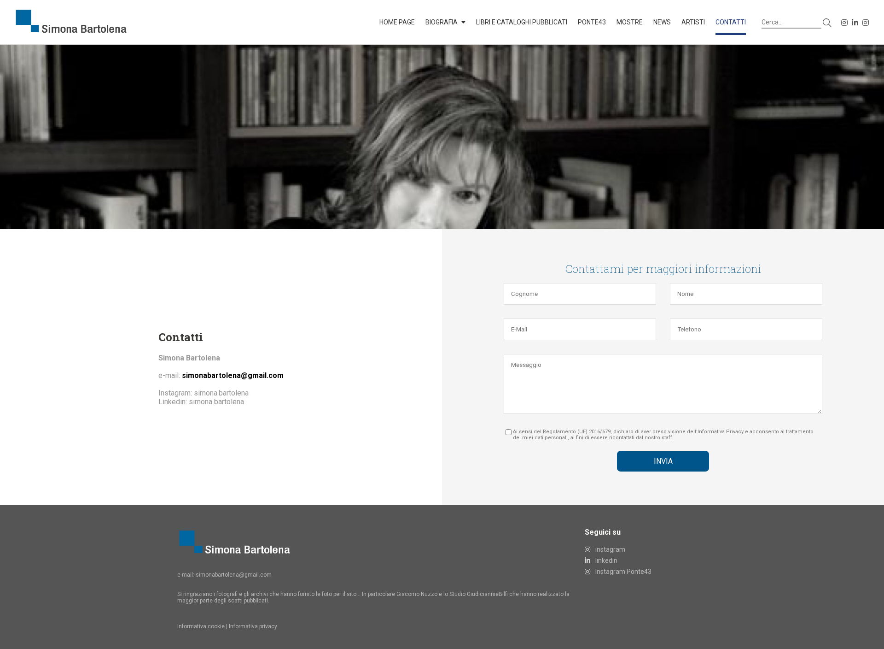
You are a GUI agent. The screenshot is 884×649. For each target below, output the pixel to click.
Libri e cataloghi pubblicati (521, 22)
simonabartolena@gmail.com (234, 575)
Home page (397, 22)
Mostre (629, 22)
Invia (663, 461)
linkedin (605, 560)
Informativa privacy (253, 626)
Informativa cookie (201, 626)
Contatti (730, 22)
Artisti (693, 22)
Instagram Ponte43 (622, 571)
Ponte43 (592, 22)
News (662, 22)
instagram (609, 549)
